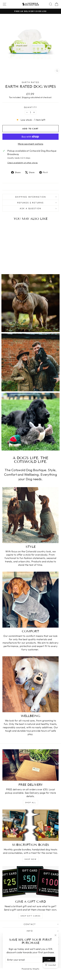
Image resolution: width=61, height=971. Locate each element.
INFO (30, 931)
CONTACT (30, 924)
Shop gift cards (31, 916)
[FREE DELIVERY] (30, 765)
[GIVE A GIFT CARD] (30, 882)
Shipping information (30, 197)
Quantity (30, 107)
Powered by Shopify (30, 969)
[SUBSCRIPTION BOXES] (30, 825)
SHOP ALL (30, 802)
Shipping (26, 97)
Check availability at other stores (22, 162)
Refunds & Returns (30, 202)
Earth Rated (30, 82)
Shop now (30, 859)
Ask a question (30, 208)
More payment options (30, 143)
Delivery (34, 792)
